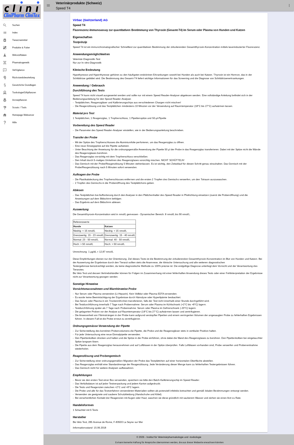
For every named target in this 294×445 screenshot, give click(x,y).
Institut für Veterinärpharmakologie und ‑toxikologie (173, 437)
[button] (289, 5)
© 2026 (140, 437)
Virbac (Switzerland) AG (90, 20)
